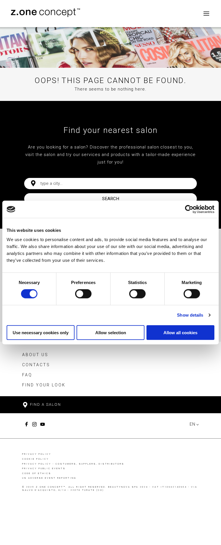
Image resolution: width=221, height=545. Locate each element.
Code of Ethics (36, 473)
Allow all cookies (180, 332)
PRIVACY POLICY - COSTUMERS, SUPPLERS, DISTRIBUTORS (73, 464)
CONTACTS (36, 364)
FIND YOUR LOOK (44, 385)
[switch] (83, 293)
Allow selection (110, 332)
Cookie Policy (35, 459)
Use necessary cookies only (40, 332)
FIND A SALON (44, 404)
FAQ (27, 375)
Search (110, 198)
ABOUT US (35, 354)
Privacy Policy (36, 454)
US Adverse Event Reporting (49, 478)
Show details (190, 315)
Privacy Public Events (44, 468)
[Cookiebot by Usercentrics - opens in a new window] (189, 209)
